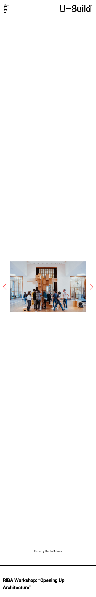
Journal (5, 9)
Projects (5, 6)
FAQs (5, 12)
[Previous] (5, 286)
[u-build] (76, 8)
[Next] (90, 286)
